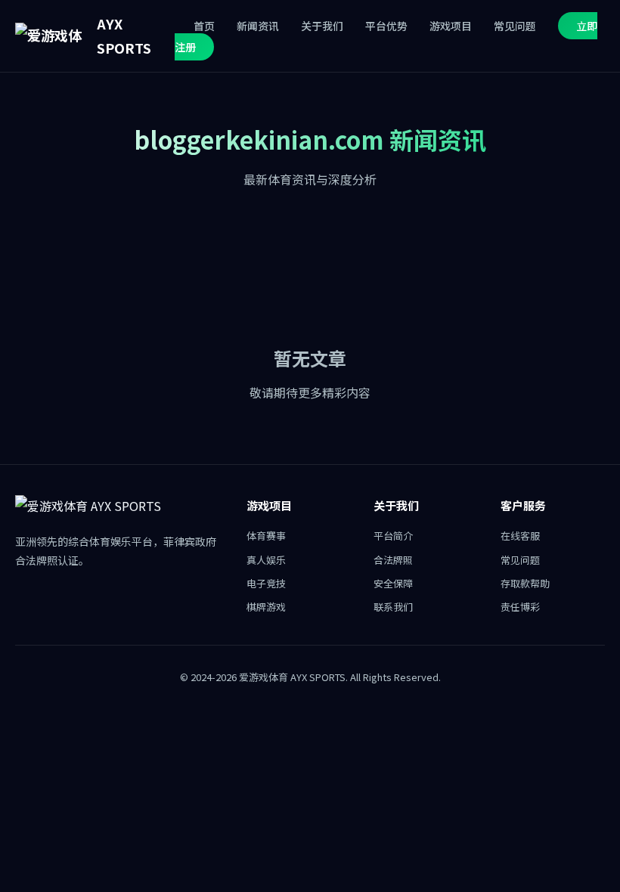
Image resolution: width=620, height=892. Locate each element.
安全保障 (393, 583)
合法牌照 (393, 560)
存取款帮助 (525, 583)
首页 (204, 25)
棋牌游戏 (266, 606)
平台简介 (393, 535)
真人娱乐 (266, 560)
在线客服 (520, 535)
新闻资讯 (258, 25)
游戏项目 (450, 25)
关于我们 (322, 25)
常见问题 (515, 25)
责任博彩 (520, 606)
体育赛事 (266, 535)
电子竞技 (266, 583)
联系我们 (393, 606)
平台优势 (386, 25)
